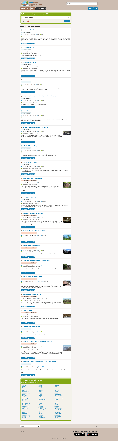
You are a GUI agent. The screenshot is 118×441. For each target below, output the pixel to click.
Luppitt (39, 411)
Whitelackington (58, 415)
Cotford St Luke (25, 412)
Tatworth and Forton (59, 398)
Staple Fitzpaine (58, 394)
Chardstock (24, 402)
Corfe (23, 411)
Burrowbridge (25, 398)
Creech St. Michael (26, 415)
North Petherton (41, 417)
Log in (95, 8)
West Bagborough (58, 408)
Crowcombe (24, 417)
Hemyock (40, 400)
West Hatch (57, 411)
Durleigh (40, 391)
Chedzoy (24, 404)
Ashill (23, 386)
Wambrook (57, 405)
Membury (40, 413)
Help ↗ (33, 8)
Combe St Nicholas (26, 409)
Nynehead (57, 385)
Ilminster (40, 403)
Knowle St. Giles (41, 409)
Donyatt (40, 387)
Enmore (40, 394)
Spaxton (56, 393)
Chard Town (24, 400)
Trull (55, 403)
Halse (39, 398)
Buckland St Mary (26, 396)
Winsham (56, 417)
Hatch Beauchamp (42, 399)
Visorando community (25, 433)
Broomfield (24, 395)
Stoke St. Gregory (58, 395)
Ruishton (56, 391)
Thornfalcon (57, 400)
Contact (22, 431)
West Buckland (58, 409)
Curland (40, 385)
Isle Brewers (41, 407)
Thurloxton (57, 402)
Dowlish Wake (41, 389)
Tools (22, 8)
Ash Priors (24, 385)
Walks (28, 8)
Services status (55, 438)
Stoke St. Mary (57, 396)
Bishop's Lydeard (25, 391)
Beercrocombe (25, 387)
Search (67, 21)
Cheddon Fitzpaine (26, 403)
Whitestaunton (58, 416)
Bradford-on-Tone (26, 393)
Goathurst (40, 396)
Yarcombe (57, 418)
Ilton (39, 404)
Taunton (56, 399)
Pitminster (57, 389)
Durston (40, 393)
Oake (56, 386)
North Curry (40, 416)
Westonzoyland (58, 413)
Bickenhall (24, 389)
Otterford (56, 387)
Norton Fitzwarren (42, 418)
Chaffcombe (24, 399)
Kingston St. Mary (42, 408)
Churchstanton (25, 405)
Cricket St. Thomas (26, 416)
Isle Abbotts (40, 405)
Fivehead (40, 395)
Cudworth (24, 418)
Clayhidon (24, 407)
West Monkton (57, 412)
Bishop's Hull (25, 390)
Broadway (24, 394)
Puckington (57, 390)
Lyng (39, 412)
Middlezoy (40, 415)
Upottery (56, 404)
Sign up (90, 8)
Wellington (57, 407)
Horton (39, 402)
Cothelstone (24, 413)
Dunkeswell (40, 390)
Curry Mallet (41, 386)
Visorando (22, 10)
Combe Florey (25, 408)
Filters (26, 21)
